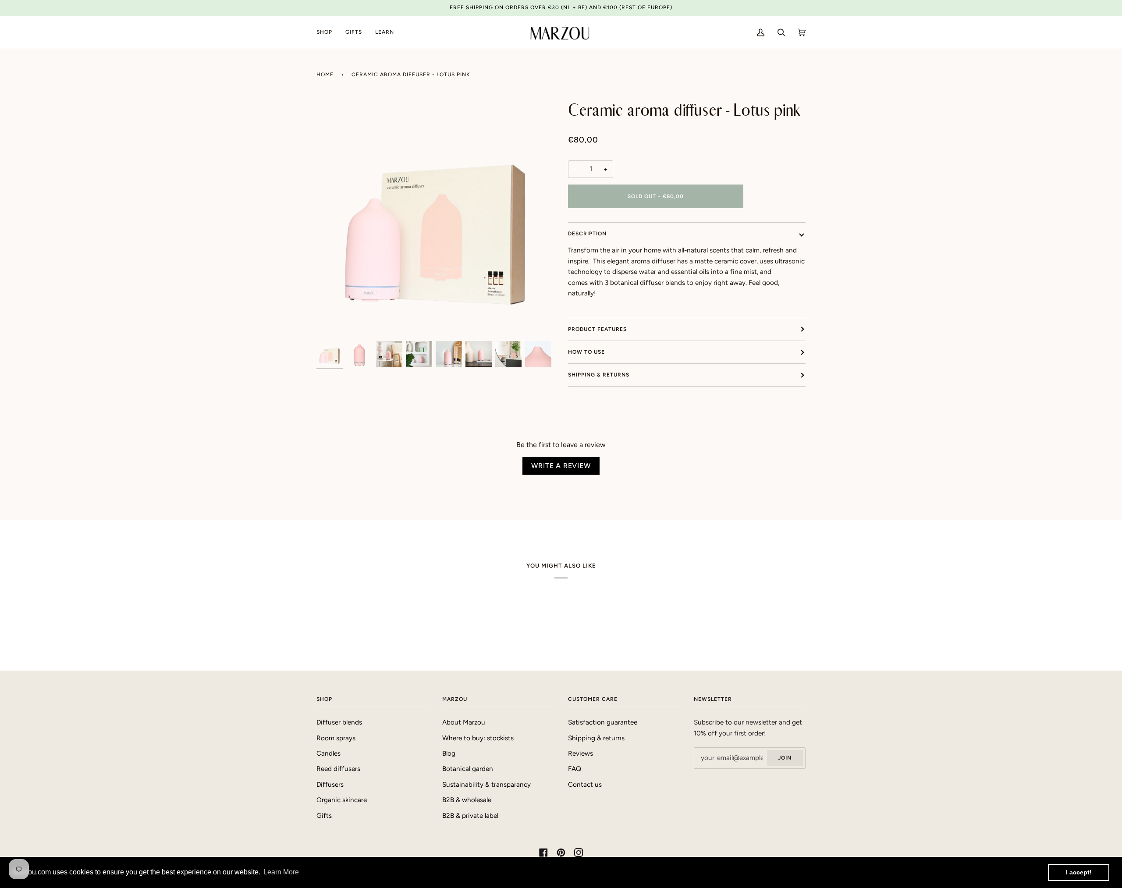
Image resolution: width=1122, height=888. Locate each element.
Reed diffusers (338, 769)
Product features (597, 329)
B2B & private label (470, 816)
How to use (586, 352)
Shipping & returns (598, 375)
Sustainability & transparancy (486, 785)
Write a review (560, 466)
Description (587, 234)
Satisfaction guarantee (602, 722)
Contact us (585, 785)
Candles (328, 753)
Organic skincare (341, 800)
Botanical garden (467, 769)
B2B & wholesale (466, 800)
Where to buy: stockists (478, 738)
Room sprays (335, 738)
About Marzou (463, 722)
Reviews (580, 753)
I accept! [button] (1079, 872)
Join (785, 758)
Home (325, 74)
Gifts (324, 816)
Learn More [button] (281, 872)
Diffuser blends (339, 722)
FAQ (574, 769)
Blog (448, 753)
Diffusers (330, 785)
